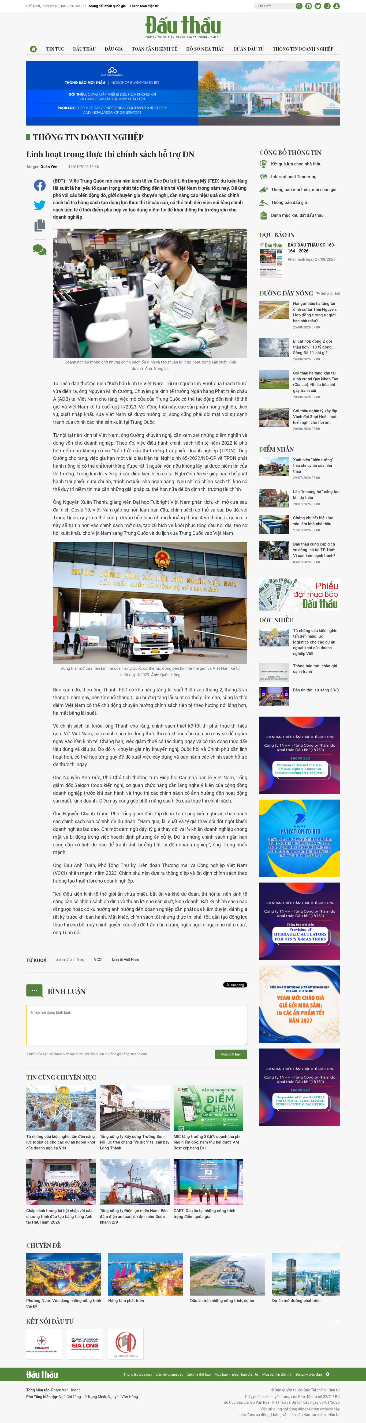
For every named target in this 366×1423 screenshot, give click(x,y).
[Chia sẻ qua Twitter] (40, 205)
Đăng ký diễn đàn (309, 1374)
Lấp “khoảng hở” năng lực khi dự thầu (316, 494)
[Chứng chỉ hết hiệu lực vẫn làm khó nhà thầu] (274, 524)
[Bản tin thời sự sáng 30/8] (274, 696)
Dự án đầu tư (248, 49)
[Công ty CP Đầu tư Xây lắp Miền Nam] (125, 1344)
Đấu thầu (84, 49)
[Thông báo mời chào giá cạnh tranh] (274, 672)
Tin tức (55, 49)
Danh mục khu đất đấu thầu (297, 215)
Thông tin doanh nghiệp (303, 49)
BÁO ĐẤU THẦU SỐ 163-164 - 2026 (311, 248)
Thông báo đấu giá (289, 202)
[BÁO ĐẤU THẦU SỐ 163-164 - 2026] (271, 260)
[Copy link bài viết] (40, 225)
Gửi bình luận (231, 1054)
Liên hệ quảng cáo (169, 1374)
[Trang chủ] (33, 49)
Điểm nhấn (276, 449)
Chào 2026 (282, 1300)
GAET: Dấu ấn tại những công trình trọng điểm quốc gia (204, 1213)
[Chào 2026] (309, 1274)
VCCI (98, 960)
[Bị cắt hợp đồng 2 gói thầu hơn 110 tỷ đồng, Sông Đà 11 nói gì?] (274, 347)
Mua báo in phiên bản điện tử (236, 1374)
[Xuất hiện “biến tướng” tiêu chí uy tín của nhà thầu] (274, 466)
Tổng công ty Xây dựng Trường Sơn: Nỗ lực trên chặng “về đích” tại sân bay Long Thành (134, 1142)
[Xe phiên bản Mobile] (327, 6)
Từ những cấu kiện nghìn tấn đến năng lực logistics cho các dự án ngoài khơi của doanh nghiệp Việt (60, 1142)
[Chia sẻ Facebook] (308, 6)
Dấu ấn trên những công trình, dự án (58, 1300)
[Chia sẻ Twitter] (318, 6)
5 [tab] (339, 1246)
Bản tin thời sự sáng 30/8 (316, 690)
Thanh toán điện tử (144, 6)
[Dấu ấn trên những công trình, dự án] (63, 1274)
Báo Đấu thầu (183, 27)
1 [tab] (320, 1246)
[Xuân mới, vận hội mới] (227, 1274)
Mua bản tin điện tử (277, 1374)
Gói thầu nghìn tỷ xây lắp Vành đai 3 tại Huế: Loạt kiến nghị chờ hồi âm (315, 416)
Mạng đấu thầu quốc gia (107, 6)
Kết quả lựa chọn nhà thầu (296, 163)
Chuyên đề (43, 1245)
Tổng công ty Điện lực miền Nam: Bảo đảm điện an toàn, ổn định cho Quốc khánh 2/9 (134, 1216)
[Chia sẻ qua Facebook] (40, 185)
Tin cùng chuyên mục (61, 1077)
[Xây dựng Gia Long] (84, 1344)
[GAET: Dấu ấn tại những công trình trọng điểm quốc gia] (208, 1182)
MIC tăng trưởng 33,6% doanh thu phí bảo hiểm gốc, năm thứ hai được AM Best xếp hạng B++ (207, 1142)
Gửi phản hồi (330, 294)
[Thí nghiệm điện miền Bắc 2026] (41, 1344)
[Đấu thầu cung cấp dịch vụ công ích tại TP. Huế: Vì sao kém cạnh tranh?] (274, 550)
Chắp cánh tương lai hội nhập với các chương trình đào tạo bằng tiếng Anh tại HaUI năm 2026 (59, 1216)
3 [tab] (330, 1246)
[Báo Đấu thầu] (42, 1374)
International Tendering (293, 176)
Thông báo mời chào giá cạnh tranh (315, 669)
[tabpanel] (63, 1278)
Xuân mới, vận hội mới (210, 1300)
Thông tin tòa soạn (138, 1374)
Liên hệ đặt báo (199, 1374)
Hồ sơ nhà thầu (205, 49)
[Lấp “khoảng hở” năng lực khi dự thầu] (274, 498)
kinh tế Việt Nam (125, 960)
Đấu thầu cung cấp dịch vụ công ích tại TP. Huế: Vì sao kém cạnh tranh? (314, 550)
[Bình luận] (40, 246)
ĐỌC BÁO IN (276, 234)
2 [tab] (326, 1246)
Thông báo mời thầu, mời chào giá (304, 189)
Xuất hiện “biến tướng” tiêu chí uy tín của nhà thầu (313, 465)
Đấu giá (114, 49)
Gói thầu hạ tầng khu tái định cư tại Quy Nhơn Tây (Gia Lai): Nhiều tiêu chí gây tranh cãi (315, 381)
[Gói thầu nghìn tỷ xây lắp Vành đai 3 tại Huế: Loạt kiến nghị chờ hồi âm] (274, 417)
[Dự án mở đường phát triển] (145, 1274)
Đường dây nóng (286, 293)
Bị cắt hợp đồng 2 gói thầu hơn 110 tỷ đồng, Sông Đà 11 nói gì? (313, 347)
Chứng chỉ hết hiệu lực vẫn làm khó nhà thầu (313, 521)
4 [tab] (334, 1246)
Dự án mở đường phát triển (132, 1300)
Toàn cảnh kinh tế (154, 49)
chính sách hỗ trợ (70, 960)
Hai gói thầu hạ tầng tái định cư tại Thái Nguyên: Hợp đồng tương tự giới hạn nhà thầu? (315, 312)
